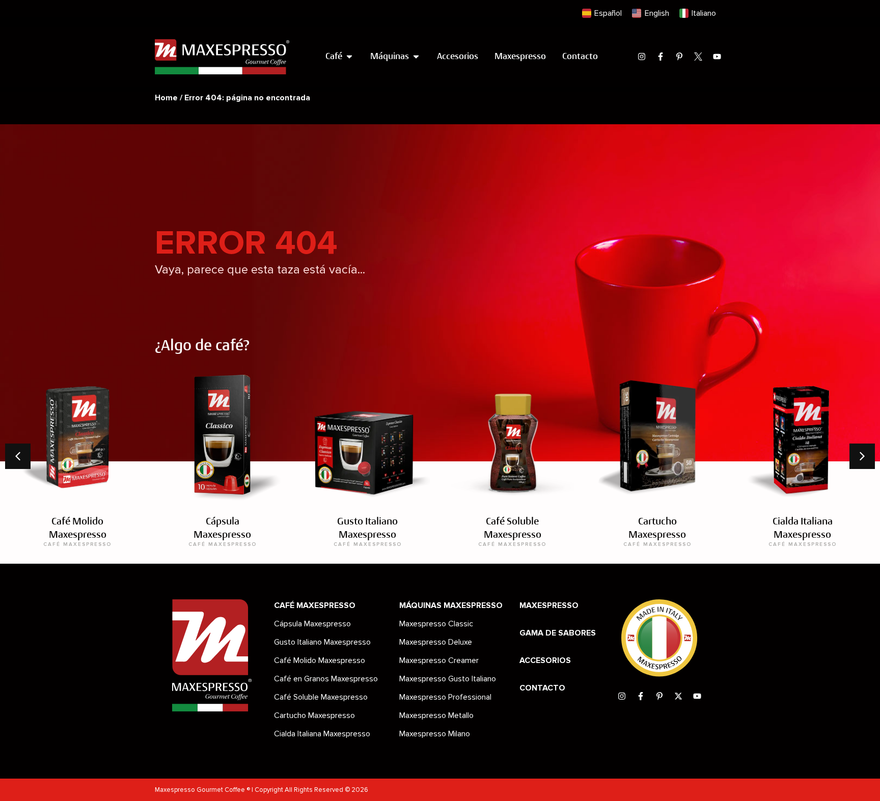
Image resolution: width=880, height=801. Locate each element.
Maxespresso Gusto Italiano (447, 679)
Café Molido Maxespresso (319, 660)
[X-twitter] (678, 696)
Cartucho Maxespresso (314, 715)
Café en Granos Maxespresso (326, 679)
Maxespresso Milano (434, 734)
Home (166, 98)
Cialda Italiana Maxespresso (322, 734)
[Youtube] (717, 56)
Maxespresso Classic (436, 624)
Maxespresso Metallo (436, 715)
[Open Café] (349, 56)
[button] (862, 456)
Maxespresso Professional (445, 697)
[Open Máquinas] (416, 56)
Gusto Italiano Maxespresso (322, 642)
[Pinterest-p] (679, 56)
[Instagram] (642, 56)
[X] (698, 56)
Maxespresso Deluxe (435, 642)
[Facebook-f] (660, 56)
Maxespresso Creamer (439, 660)
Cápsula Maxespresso (312, 624)
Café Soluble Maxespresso (321, 697)
